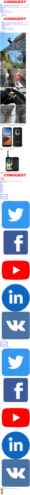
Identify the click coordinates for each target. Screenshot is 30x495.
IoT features (1, 189)
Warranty (11, 28)
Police (5, 9)
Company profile (2, 12)
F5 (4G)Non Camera (5, 23)
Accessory (1, 8)
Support (1, 10)
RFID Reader (7, 24)
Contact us (12, 12)
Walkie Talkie (10, 24)
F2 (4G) (14, 22)
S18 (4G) (21, 23)
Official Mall (3, 25)
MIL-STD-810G (4, 24)
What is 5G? (23, 24)
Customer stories (4, 26)
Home (2, 21)
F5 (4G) (11, 23)
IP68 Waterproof (26, 24)
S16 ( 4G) (13, 23)
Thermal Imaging (14, 24)
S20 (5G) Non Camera (19, 22)
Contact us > (9, 347)
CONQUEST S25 (4, 22)
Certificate (7, 28)
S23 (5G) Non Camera (25, 22)
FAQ (13, 28)
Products (1, 4)
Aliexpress (4, 340)
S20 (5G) (16, 22)
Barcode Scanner (3, 7)
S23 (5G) (12, 22)
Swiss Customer (2, 9)
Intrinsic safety (2, 190)
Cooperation (5, 12)
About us (1, 11)
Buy (2, 149)
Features (1, 6)
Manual (9, 28)
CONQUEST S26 (8, 22)
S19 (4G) (15, 23)
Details (1, 149)
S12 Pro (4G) (18, 23)
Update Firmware (4, 28)
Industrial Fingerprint (19, 24)
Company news (9, 12)
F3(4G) (9, 23)
